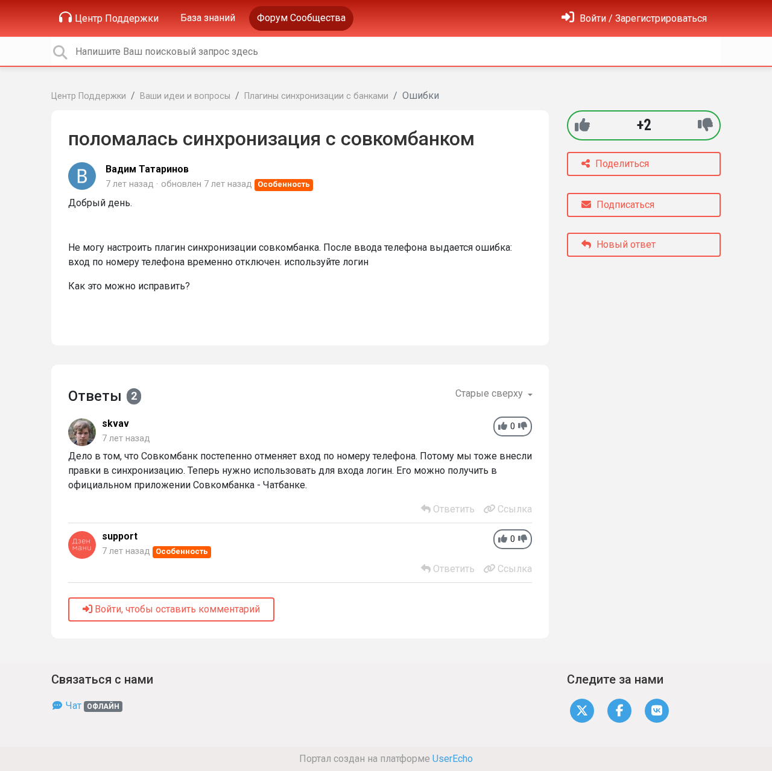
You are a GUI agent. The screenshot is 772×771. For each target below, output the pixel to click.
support (120, 536)
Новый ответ (625, 244)
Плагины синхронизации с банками (316, 96)
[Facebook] (619, 710)
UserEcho (452, 758)
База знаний (207, 18)
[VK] (657, 710)
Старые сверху (490, 393)
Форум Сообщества (301, 18)
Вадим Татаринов (147, 169)
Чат (91, 705)
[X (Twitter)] (582, 710)
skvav (115, 423)
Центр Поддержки (117, 18)
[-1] (705, 125)
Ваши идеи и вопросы (185, 96)
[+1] (582, 125)
